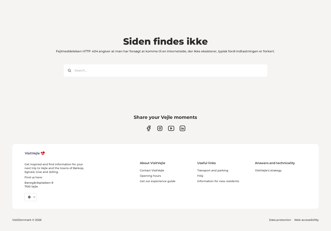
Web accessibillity (306, 220)
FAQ (200, 176)
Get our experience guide (157, 181)
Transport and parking (212, 170)
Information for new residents (218, 181)
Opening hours (150, 176)
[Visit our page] (159, 128)
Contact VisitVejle (152, 170)
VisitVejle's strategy (268, 170)
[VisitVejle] (35, 153)
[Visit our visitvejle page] (148, 128)
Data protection (280, 220)
